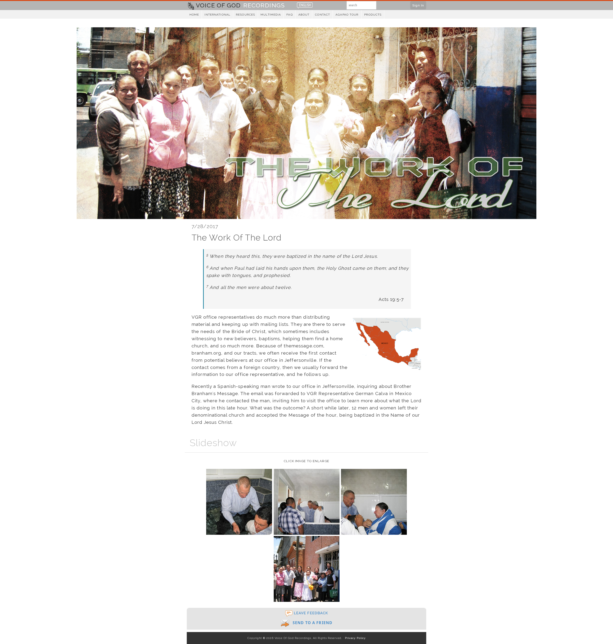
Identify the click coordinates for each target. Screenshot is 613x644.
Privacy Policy (354, 638)
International (217, 14)
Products (373, 14)
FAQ (289, 14)
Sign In (418, 5)
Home (194, 14)
